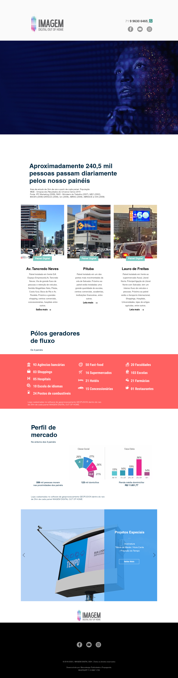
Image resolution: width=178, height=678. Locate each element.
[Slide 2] (90, 596)
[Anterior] (24, 555)
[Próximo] (154, 555)
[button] (42, 258)
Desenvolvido (71, 667)
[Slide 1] (87, 597)
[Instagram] (149, 29)
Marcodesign (86, 667)
